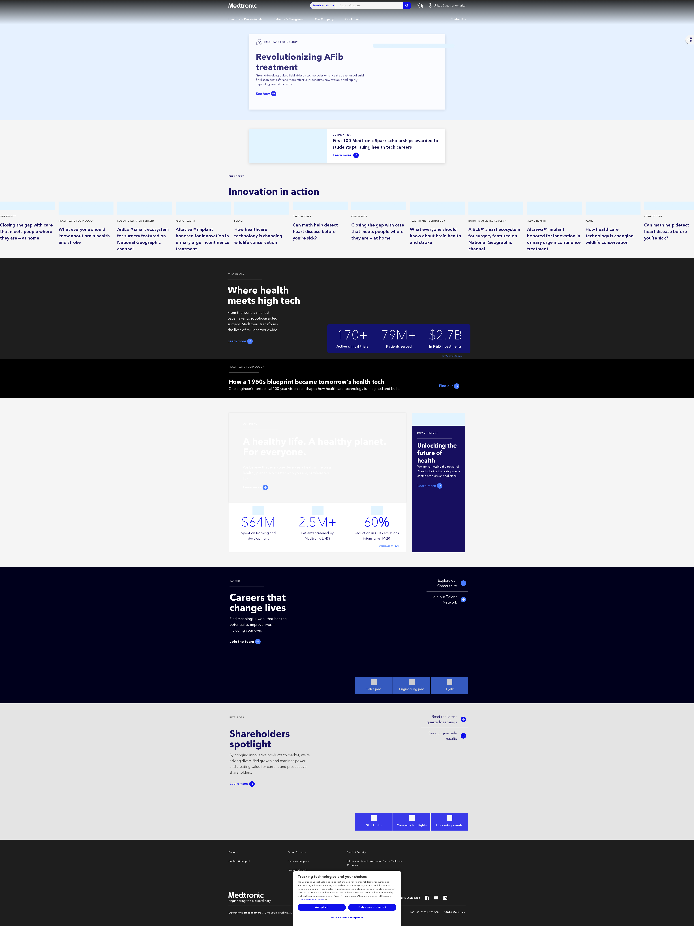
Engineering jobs (411, 689)
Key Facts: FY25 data (452, 356)
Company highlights (412, 825)
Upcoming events (449, 825)
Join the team (242, 642)
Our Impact (353, 19)
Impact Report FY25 (389, 546)
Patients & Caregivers (288, 19)
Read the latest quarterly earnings (442, 719)
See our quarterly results (443, 736)
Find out (446, 386)
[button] (447, 5)
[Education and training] (420, 5)
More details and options (347, 918)
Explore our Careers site (447, 583)
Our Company (324, 19)
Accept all (321, 907)
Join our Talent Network (444, 599)
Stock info (374, 825)
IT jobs (449, 689)
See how (263, 94)
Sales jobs (374, 689)
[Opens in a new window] (427, 898)
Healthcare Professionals (245, 19)
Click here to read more (311, 900)
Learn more (342, 155)
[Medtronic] (242, 5)
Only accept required (372, 907)
